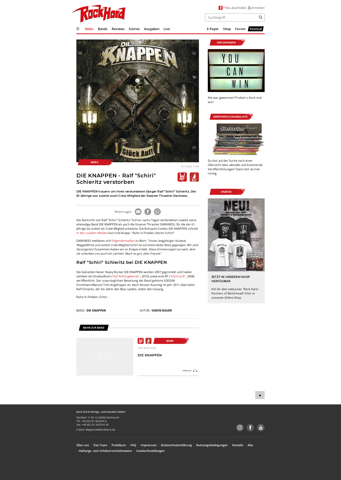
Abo (250, 445)
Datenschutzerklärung (176, 445)
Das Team (100, 445)
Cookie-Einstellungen (150, 451)
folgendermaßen (123, 241)
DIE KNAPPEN (96, 310)
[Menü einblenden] (78, 29)
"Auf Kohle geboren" (126, 276)
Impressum (148, 445)
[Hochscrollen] (260, 395)
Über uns (82, 445)
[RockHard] (98, 14)
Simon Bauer (161, 310)
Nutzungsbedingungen (212, 445)
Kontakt (237, 445)
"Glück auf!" (178, 276)
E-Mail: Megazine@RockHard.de (95, 429)
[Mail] (138, 211)
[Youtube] (261, 427)
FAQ (133, 445)
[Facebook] (147, 211)
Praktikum (119, 445)
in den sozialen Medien (92, 233)
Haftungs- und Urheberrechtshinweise (105, 451)
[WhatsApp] (157, 211)
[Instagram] (240, 427)
